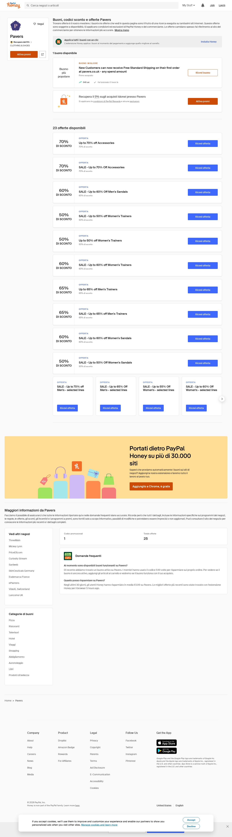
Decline (191, 826)
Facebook (131, 740)
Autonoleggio (16, 662)
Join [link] (212, 5)
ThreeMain (14, 540)
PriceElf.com (15, 552)
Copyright (95, 747)
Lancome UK (16, 595)
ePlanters (14, 582)
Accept (191, 820)
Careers (31, 754)
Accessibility (96, 781)
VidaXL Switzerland (19, 589)
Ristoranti (14, 626)
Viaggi (12, 644)
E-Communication (100, 774)
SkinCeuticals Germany (21, 570)
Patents (94, 754)
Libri (11, 669)
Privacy (94, 740)
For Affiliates (64, 760)
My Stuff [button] (187, 5)
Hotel (12, 638)
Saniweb (13, 564)
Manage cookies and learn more (99, 824)
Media (30, 774)
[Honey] (13, 5)
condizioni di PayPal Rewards (107, 101)
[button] (170, 805)
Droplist (62, 740)
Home (8, 700)
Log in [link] (222, 5)
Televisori (14, 632)
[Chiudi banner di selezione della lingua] (227, 826)
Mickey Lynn (15, 546)
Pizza (12, 620)
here (77, 805)
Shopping (14, 650)
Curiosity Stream (18, 558)
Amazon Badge (66, 747)
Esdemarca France (19, 576)
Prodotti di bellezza (19, 675)
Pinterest (131, 760)
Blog (29, 767)
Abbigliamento (16, 656)
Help (29, 747)
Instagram (131, 754)
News (30, 760)
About (30, 740)
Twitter (129, 747)
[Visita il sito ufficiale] (42, 54)
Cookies (94, 788)
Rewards (63, 754)
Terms (93, 760)
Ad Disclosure (97, 767)
